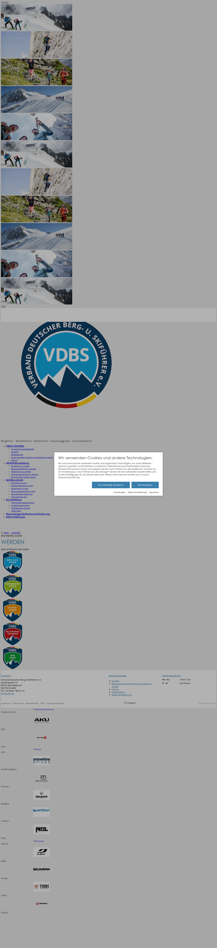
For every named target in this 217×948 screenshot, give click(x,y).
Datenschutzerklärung (137, 492)
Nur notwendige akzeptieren (110, 485)
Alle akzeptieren (145, 485)
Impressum (154, 492)
